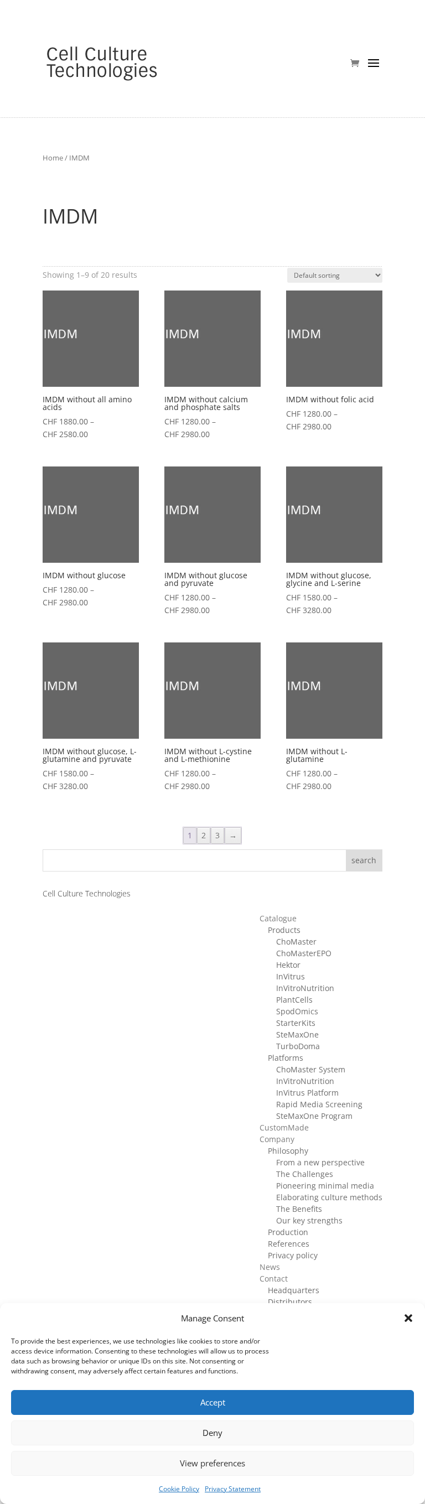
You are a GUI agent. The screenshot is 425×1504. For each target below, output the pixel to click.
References (288, 1243)
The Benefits (299, 1209)
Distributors (290, 1301)
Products (284, 930)
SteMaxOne (297, 1034)
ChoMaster (296, 941)
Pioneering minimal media (325, 1185)
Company (277, 1139)
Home (53, 158)
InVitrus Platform (307, 1092)
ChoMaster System (310, 1069)
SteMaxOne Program (314, 1116)
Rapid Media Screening (319, 1104)
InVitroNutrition (305, 988)
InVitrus (290, 976)
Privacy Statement (233, 1488)
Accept (212, 1402)
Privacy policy (293, 1255)
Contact (274, 1278)
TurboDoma (298, 1046)
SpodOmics (297, 1011)
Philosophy (288, 1150)
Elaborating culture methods (329, 1197)
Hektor (288, 965)
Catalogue (278, 918)
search (363, 860)
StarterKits (295, 1023)
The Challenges (304, 1174)
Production (288, 1232)
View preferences (212, 1463)
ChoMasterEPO (303, 953)
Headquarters (293, 1290)
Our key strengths (309, 1220)
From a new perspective (320, 1162)
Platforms (285, 1057)
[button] (408, 1318)
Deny (212, 1432)
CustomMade (284, 1127)
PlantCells (294, 999)
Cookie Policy (179, 1488)
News (270, 1267)
